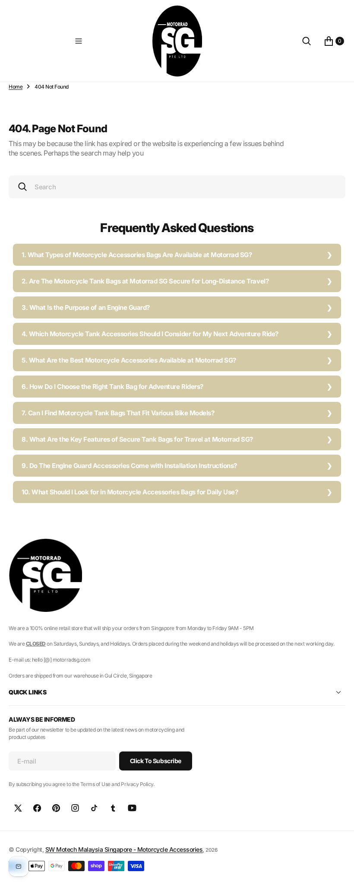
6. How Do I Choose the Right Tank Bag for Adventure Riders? (112, 386)
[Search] (306, 41)
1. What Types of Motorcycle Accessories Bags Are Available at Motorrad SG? (137, 255)
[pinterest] (56, 808)
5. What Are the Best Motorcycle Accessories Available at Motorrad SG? (129, 360)
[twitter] (18, 808)
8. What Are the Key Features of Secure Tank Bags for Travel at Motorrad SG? (137, 439)
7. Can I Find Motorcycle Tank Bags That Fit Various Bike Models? (118, 413)
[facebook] (37, 808)
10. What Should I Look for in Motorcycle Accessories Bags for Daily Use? (130, 492)
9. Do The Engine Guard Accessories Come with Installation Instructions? (129, 466)
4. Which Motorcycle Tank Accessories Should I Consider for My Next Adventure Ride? (150, 334)
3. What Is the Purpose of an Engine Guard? (86, 307)
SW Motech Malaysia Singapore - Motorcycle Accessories (124, 849)
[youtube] (132, 808)
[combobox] (177, 186)
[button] (79, 41)
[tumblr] (113, 808)
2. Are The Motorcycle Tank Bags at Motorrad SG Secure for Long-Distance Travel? (145, 281)
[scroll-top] (339, 870)
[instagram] (75, 808)
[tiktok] (94, 808)
